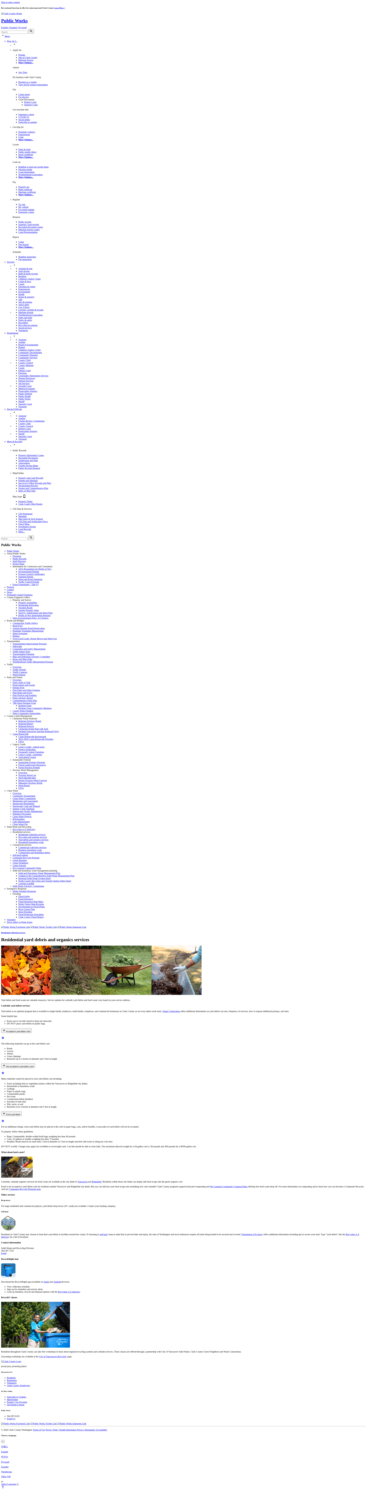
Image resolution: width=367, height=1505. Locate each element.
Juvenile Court (25, 386)
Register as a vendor (27, 82)
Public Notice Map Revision (31, 904)
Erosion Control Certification (31, 574)
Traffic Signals (19, 669)
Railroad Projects (26, 726)
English (4, 1452)
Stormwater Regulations (23, 803)
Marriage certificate (27, 192)
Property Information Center (31, 455)
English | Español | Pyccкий (14, 27)
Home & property (26, 297)
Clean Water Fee (20, 824)
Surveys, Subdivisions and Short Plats (35, 613)
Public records (24, 222)
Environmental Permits (28, 571)
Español (4, 1467)
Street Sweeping (20, 633)
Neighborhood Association (30, 174)
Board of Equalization (28, 345)
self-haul (103, 1234)
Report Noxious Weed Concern (32, 780)
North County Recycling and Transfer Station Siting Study (44, 881)
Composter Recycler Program (26, 858)
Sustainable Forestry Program (31, 762)
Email (3, 1253)
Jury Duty (22, 72)
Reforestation (19, 819)
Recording (23, 323)
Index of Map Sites (27, 491)
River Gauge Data (26, 909)
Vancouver (83, 1181)
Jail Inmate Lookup (15, 1404)
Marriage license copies (29, 229)
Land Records (24, 529)
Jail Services (24, 383)
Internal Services (25, 381)
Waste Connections (171, 1011)
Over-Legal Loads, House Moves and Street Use (35, 638)
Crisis (21, 137)
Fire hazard (23, 244)
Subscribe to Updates (16, 1397)
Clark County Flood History (31, 917)
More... (21, 532)
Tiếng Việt (6, 1476)
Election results (25, 169)
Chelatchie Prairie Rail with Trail (33, 729)
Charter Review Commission (31, 421)
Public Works (14, 20)
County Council (25, 363)
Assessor (22, 339)
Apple (46, 1282)
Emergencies (24, 134)
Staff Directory (19, 561)
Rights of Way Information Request (34, 615)
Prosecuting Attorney (27, 391)
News (9, 592)
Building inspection (27, 257)
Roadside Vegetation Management (28, 631)
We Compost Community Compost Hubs (229, 1186)
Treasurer (22, 406)
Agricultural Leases (27, 757)
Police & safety (25, 320)
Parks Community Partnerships (27, 713)
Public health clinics (27, 152)
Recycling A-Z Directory (24, 829)
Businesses (12, 1380)
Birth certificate (25, 189)
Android (57, 1282)
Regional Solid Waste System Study (34, 878)
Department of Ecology (252, 1234)
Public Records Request (29, 468)
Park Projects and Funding (25, 695)
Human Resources (26, 378)
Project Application (27, 749)
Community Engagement (24, 796)
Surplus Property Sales (28, 610)
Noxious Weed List (27, 775)
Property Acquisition (27, 602)
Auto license (24, 271)
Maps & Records (14, 441)
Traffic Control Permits (28, 582)
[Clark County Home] (11, 13)
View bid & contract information (33, 84)
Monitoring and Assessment (25, 801)
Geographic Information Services (33, 375)
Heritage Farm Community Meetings (35, 708)
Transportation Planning (23, 654)
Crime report (24, 94)
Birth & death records (28, 274)
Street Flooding (25, 912)
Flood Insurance (25, 899)
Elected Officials (14, 409)
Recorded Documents (28, 458)
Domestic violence (26, 132)
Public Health (24, 396)
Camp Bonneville (21, 734)
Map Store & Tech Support (30, 519)
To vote (21, 204)
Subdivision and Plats (28, 460)
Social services (25, 328)
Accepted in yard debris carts (16, 1031)
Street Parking (19, 675)
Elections (22, 373)
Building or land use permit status (33, 167)
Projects (10, 587)
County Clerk (24, 360)
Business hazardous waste (30, 850)
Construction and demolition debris (34, 852)
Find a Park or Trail (21, 682)
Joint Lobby (23, 304)
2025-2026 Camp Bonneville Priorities (35, 739)
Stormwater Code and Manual (26, 806)
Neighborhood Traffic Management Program (33, 662)
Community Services (27, 357)
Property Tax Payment (17, 1402)
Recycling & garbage (28, 325)
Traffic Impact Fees (21, 651)
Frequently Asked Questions (20, 595)
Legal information (26, 172)
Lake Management (21, 821)
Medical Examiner (26, 388)
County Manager (26, 365)
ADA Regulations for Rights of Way (34, 569)
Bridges (16, 636)
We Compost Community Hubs (27, 868)
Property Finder (25, 501)
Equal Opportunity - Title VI (25, 584)
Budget (21, 347)
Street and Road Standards (30, 579)
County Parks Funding (23, 711)
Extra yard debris (11, 1114)
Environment (24, 292)
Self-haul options (20, 855)
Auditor (21, 342)
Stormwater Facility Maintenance (28, 811)
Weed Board (24, 785)
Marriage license (25, 60)
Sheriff (21, 401)
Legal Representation (28, 232)
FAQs (21, 742)
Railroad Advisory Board (29, 721)
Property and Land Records (30, 478)
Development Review (28, 485)
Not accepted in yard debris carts (18, 1066)
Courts (21, 284)
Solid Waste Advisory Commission (28, 886)
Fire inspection (25, 259)
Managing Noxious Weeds (30, 783)
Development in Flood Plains (31, 907)
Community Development (30, 352)
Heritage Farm (24, 705)
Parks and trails (25, 317)
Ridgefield (96, 1181)
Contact (10, 589)
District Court (30, 102)
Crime (21, 242)
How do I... (12, 41)
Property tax (23, 187)
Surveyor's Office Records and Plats (34, 483)
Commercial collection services (32, 847)
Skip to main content (10, 2)
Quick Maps (24, 524)
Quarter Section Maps (28, 465)
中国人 (4, 1446)
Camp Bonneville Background (32, 736)
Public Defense (25, 394)
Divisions (17, 556)
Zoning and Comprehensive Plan (33, 488)
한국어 (4, 1457)
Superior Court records (28, 224)
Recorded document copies (30, 227)
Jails (20, 299)
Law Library (24, 307)
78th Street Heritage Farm (24, 703)
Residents (11, 1378)
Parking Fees (18, 687)
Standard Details (25, 577)
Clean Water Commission (24, 798)
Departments (12, 333)
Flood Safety (24, 896)
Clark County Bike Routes (30, 504)
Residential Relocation (28, 605)
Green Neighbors (20, 863)
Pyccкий (5, 1462)
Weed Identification (27, 778)
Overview (17, 667)
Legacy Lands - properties (30, 754)
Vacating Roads (25, 607)
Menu (7, 36)
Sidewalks (17, 646)
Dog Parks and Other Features (26, 690)
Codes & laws (24, 281)
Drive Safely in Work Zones (19, 922)
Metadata (22, 516)
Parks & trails (24, 149)
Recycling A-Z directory (69, 1292)
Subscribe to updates (27, 122)
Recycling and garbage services (32, 837)
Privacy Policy (52, 1430)
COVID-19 (23, 117)
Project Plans (18, 564)
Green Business (20, 860)
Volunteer (11, 919)
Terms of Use (39, 1430)
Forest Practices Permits (29, 767)
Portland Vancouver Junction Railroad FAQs (38, 731)
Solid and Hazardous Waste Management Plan (39, 873)
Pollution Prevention (22, 814)
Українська (6, 1471)
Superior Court (31, 105)
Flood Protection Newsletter (31, 914)
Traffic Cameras (20, 672)
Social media (24, 119)
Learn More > (59, 8)
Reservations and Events (24, 685)
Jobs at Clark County (27, 57)
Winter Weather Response (24, 891)
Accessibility (101, 1430)
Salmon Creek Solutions (24, 809)
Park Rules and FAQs (22, 693)
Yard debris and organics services (33, 839)
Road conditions (25, 154)
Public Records (19, 559)
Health (21, 294)
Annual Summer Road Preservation (29, 628)
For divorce (23, 97)
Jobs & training (25, 302)
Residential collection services (31, 834)
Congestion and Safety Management (29, 649)
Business (22, 276)
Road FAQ (18, 626)
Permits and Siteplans (28, 480)
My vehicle (23, 207)
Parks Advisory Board (23, 698)
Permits (21, 55)
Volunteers (23, 330)
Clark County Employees (18, 1385)
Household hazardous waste (31, 842)
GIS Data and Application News (33, 521)
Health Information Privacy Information (77, 1430)
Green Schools (19, 865)
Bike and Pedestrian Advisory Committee (31, 656)
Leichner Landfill (26, 883)
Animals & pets (25, 268)
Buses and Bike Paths (22, 659)
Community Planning (28, 355)
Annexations (24, 463)
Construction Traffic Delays (25, 623)
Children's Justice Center (29, 279)
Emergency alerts (26, 114)
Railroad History (25, 723)
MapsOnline (12, 1399)
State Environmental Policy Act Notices (30, 618)
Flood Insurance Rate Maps (30, 901)
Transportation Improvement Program (30, 644)
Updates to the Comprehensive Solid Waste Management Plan (46, 876)
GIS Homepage (25, 514)
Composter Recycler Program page (25, 1189)
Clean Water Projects (22, 816)
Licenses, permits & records (30, 310)
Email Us (11, 1418)
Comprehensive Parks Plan (25, 700)
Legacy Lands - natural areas (31, 747)
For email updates (26, 209)
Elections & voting (26, 286)
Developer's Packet (27, 526)
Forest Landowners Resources (32, 765)
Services (10, 262)
